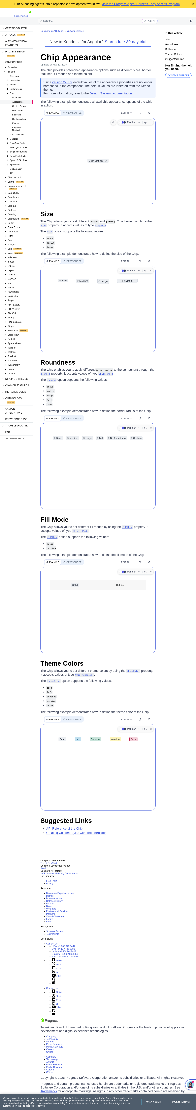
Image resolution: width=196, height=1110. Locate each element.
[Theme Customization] (150, 122)
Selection (16, 114)
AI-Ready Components (66, 873)
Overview (14, 76)
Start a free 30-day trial (125, 42)
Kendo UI (45, 868)
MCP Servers (47, 873)
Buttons (59, 31)
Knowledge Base (16, 419)
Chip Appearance (75, 57)
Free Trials (51, 881)
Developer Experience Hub (60, 893)
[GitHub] (53, 980)
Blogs (49, 906)
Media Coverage (54, 1047)
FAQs (49, 921)
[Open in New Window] (139, 113)
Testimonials (52, 934)
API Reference (14, 438)
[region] (98, 1102)
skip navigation (21, 16)
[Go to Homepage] (29, 16)
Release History (54, 901)
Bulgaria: (65, 954)
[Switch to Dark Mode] (145, 122)
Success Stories (54, 931)
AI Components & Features (16, 43)
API (11, 173)
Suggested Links (66, 820)
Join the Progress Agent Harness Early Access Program (141, 4)
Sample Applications (13, 411)
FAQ (7, 432)
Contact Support (178, 75)
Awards (50, 1041)
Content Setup (19, 106)
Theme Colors (62, 663)
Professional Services (57, 911)
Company (51, 1036)
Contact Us (52, 943)
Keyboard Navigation (17, 128)
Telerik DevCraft (48, 863)
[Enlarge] (148, 113)
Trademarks (48, 1091)
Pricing (49, 883)
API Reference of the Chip (64, 828)
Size (47, 214)
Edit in (125, 113)
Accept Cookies (154, 1102)
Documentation (54, 898)
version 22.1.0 (62, 82)
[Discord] (53, 983)
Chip (67, 31)
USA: (63, 946)
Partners (50, 914)
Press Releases (54, 1044)
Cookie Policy (59, 1103)
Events (15, 123)
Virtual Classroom (55, 916)
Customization (19, 119)
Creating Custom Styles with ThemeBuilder (76, 833)
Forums (50, 903)
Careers (50, 1049)
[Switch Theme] (191, 21)
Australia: (65, 956)
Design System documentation (111, 93)
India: (64, 951)
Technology (52, 1039)
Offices (49, 1052)
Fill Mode (54, 519)
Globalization (16, 169)
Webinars (51, 909)
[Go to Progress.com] (49, 1022)
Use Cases (17, 110)
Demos (50, 896)
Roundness (57, 362)
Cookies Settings (181, 1102)
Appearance (18, 102)
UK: (63, 949)
